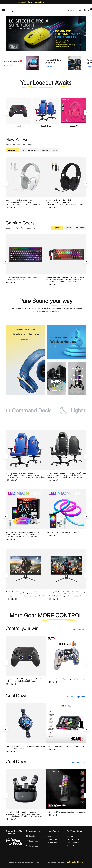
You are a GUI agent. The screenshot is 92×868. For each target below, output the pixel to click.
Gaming (70, 836)
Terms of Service (52, 846)
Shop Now (25, 339)
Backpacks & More (74, 846)
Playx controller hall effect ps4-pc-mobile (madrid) (65, 679)
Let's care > (7, 65)
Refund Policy (51, 843)
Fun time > (49, 66)
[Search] (80, 10)
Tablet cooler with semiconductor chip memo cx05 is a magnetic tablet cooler (26, 747)
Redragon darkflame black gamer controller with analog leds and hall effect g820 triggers (24, 680)
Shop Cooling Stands (76, 697)
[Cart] (89, 10)
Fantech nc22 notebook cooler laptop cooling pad (65, 746)
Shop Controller (79, 629)
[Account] (84, 10)
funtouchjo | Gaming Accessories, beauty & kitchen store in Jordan (35, 862)
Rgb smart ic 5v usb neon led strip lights (61, 532)
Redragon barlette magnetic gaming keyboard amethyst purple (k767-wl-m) (23, 278)
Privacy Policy (51, 839)
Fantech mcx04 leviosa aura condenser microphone (66, 812)
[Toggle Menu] (3, 10)
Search (49, 836)
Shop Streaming (79, 762)
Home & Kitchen (73, 843)
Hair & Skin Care (73, 839)
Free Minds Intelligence (74, 862)
